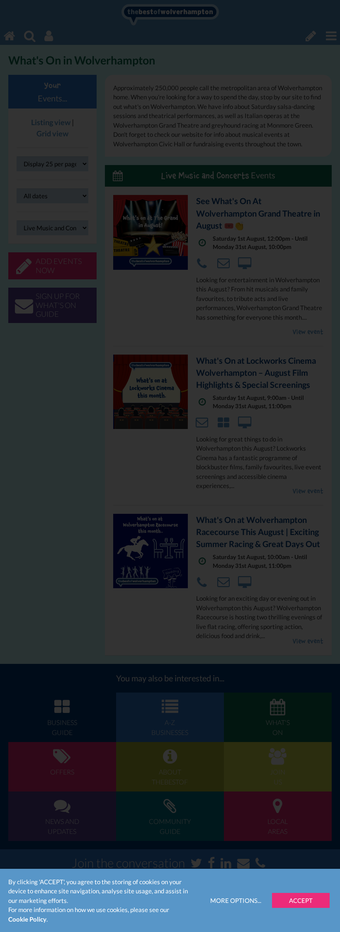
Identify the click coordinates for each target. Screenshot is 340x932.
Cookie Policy (27, 919)
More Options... (235, 900)
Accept (301, 900)
